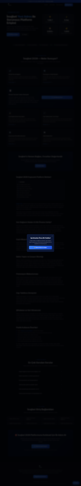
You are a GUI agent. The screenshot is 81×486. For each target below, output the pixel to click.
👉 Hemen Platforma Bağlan (40, 247)
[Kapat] (52, 236)
